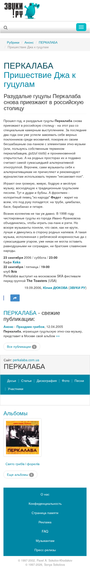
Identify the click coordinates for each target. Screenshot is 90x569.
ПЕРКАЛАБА (48, 42)
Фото (65, 380)
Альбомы (15, 413)
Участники (15, 388)
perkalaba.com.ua (26, 360)
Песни (79, 380)
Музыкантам (45, 540)
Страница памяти (45, 512)
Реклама (45, 522)
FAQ (45, 531)
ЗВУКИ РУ (77, 287)
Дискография (47, 380)
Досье (11, 380)
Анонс (29, 42)
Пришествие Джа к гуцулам (40, 79)
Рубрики (13, 42)
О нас (45, 494)
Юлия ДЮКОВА (55, 287)
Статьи (26, 380)
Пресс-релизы (45, 549)
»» (58, 335)
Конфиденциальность (45, 503)
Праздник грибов (30, 326)
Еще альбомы (19, 474)
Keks (17, 262)
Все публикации (21, 346)
